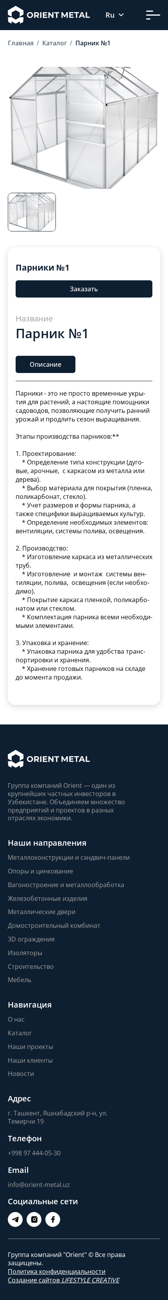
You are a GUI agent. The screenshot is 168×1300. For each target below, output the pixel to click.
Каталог (20, 1033)
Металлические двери (41, 911)
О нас (16, 1019)
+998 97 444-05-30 (34, 1153)
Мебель (19, 979)
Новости (21, 1073)
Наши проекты (30, 1046)
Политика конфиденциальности (56, 1271)
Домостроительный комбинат (54, 925)
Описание (45, 364)
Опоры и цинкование (40, 871)
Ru (109, 15)
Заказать (84, 289)
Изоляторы (25, 953)
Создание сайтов (63, 1280)
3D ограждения (31, 939)
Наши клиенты (30, 1060)
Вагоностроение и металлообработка (66, 884)
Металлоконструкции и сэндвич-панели (69, 857)
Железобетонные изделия (48, 898)
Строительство (31, 966)
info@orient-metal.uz (39, 1184)
